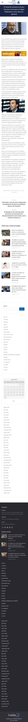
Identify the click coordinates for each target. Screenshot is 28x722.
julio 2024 (6, 470)
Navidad (6, 344)
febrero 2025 (7, 452)
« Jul (13, 401)
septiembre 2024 (7, 465)
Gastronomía (7, 332)
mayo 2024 (6, 475)
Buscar (5, 306)
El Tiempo (6, 329)
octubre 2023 (7, 493)
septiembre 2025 (7, 435)
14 (17, 390)
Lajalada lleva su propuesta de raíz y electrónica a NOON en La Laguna (19, 265)
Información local (16, 190)
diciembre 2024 (7, 457)
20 (14, 392)
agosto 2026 (6, 407)
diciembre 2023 (7, 488)
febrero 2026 (7, 422)
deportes (10, 190)
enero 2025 (6, 455)
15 (19, 390)
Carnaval (6, 322)
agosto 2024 (6, 467)
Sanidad (6, 357)
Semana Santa (7, 359)
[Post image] (6, 233)
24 (5, 395)
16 (22, 390)
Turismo (5, 369)
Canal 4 (5, 317)
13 (14, 390)
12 (11, 390)
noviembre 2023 (7, 490)
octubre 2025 (7, 432)
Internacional (7, 339)
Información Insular (8, 334)
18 (8, 392)
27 (14, 395)
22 (19, 392)
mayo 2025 (6, 445)
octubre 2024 (7, 462)
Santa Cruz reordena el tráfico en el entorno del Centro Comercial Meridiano (19, 232)
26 (11, 395)
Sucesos (6, 367)
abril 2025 (6, 447)
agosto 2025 (6, 437)
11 (8, 390)
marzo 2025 (6, 450)
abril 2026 (6, 417)
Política (5, 349)
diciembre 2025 (7, 427)
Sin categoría (7, 362)
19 (11, 392)
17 (5, 392)
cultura (5, 324)
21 (17, 392)
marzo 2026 (6, 420)
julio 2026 (6, 410)
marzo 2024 (6, 480)
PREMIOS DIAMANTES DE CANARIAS (12, 354)
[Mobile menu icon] (2, 2)
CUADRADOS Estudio (17, 718)
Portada (5, 352)
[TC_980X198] (14, 56)
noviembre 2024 (7, 460)
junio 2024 (6, 472)
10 (5, 390)
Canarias (6, 319)
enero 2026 (6, 425)
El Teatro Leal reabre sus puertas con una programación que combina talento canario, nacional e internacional (19, 276)
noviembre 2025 (7, 430)
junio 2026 (6, 412)
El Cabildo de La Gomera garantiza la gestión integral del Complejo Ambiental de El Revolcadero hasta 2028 (19, 242)
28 (17, 395)
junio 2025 (6, 442)
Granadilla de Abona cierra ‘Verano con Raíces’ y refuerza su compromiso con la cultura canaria (19, 254)
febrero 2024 (7, 482)
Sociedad (6, 364)
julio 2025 (6, 440)
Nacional (6, 342)
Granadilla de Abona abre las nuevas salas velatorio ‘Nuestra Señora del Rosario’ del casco (19, 289)
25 (8, 395)
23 (22, 392)
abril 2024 (6, 477)
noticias (22, 190)
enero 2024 (6, 485)
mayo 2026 (6, 415)
